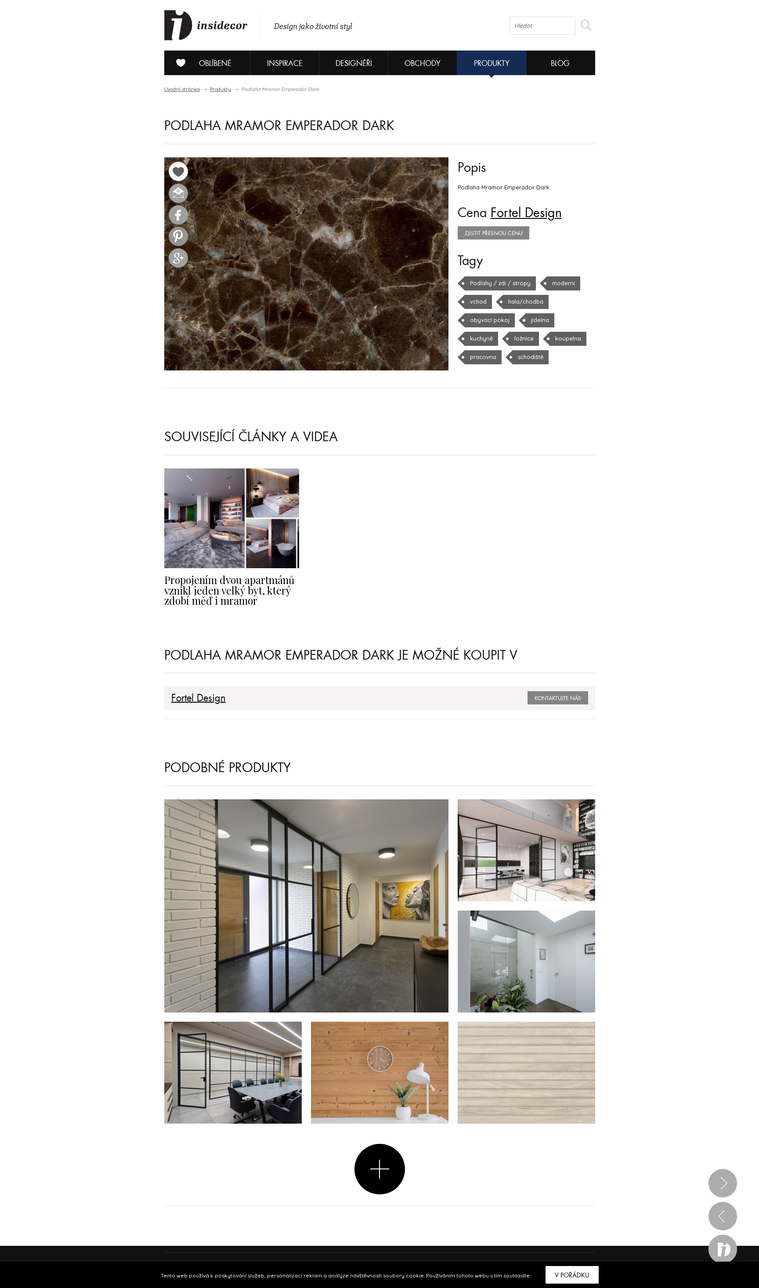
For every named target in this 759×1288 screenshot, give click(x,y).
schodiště (530, 356)
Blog (560, 63)
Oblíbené (215, 63)
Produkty (492, 63)
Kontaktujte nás (558, 698)
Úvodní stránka (182, 89)
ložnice (524, 338)
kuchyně (481, 338)
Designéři (354, 63)
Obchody (423, 63)
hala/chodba (525, 301)
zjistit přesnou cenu (493, 233)
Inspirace (285, 63)
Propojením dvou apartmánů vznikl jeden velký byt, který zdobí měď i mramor (229, 590)
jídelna (540, 319)
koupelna (568, 338)
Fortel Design (526, 213)
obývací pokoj (490, 319)
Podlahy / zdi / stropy (500, 283)
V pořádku (572, 1275)
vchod (478, 301)
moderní (563, 283)
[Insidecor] (206, 25)
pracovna (483, 356)
